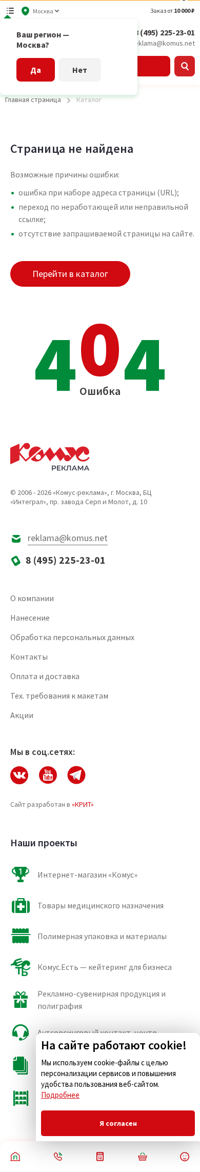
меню (10, 11)
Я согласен (118, 1123)
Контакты (29, 656)
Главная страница (33, 99)
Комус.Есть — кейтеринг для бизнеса (104, 967)
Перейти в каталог (70, 274)
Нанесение (30, 617)
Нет (79, 70)
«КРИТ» (83, 804)
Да (35, 70)
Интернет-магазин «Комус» (87, 874)
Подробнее (60, 1095)
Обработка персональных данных (72, 637)
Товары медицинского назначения (100, 905)
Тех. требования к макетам (59, 695)
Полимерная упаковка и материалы (102, 936)
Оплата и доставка (44, 676)
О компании (32, 598)
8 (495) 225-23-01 (164, 32)
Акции (21, 715)
